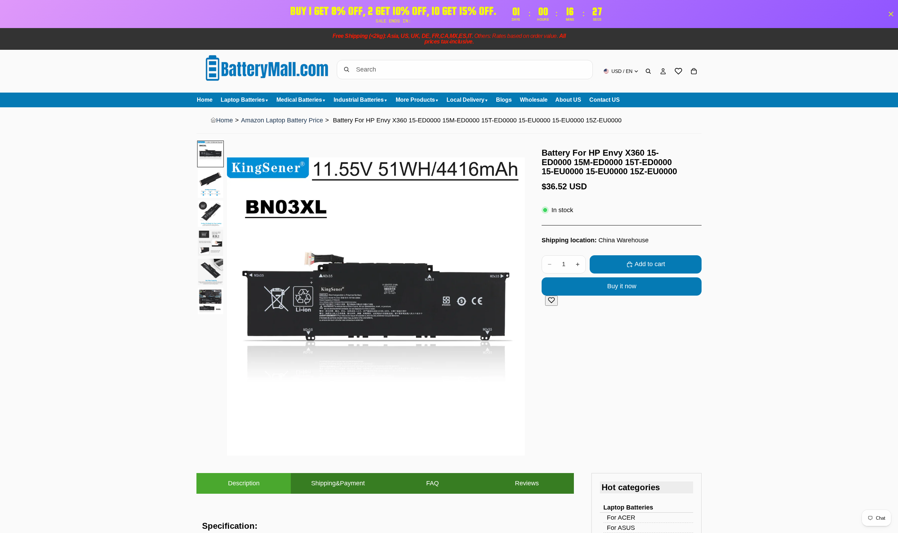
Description (244, 483)
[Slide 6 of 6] (210, 301)
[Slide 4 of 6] (210, 243)
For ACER (621, 517)
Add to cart (650, 264)
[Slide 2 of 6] (210, 183)
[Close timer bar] (891, 14)
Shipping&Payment (338, 483)
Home (224, 120)
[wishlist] (678, 71)
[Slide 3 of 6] (210, 214)
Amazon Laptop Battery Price (282, 120)
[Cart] (694, 71)
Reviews (527, 483)
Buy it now (621, 286)
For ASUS (621, 527)
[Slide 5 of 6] (210, 272)
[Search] (648, 71)
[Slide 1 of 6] (210, 154)
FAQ (432, 483)
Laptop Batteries (628, 507)
